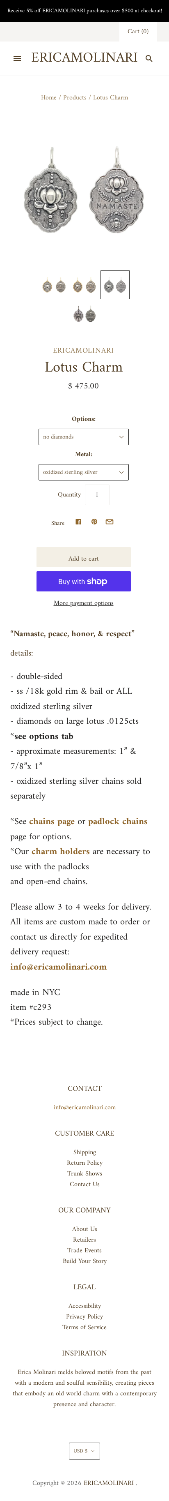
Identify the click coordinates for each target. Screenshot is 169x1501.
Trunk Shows (84, 1174)
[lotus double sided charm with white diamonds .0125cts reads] (84, 313)
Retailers (84, 1240)
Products (75, 98)
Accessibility (85, 1306)
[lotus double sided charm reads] (53, 284)
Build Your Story (85, 1261)
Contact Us (85, 1184)
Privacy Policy (84, 1317)
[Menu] (17, 58)
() (138, 31)
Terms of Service (84, 1327)
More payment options (84, 603)
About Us (84, 1229)
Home (49, 98)
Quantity (69, 495)
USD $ (80, 1451)
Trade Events (84, 1250)
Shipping (84, 1152)
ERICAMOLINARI (83, 351)
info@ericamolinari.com (85, 1107)
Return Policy (85, 1163)
